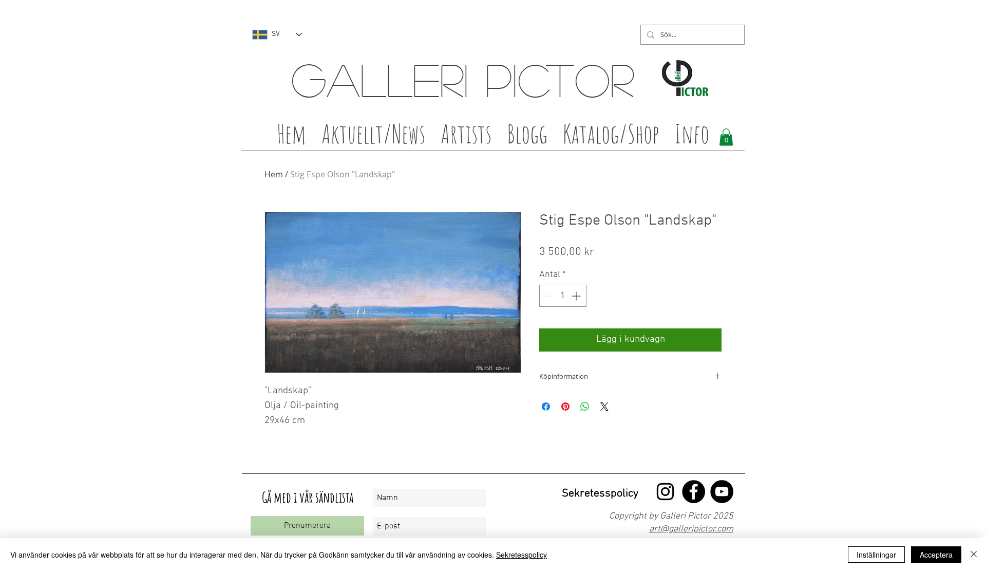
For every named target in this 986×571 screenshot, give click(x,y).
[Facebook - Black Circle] (693, 491)
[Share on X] (604, 406)
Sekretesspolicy (521, 554)
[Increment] (577, 295)
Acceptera (936, 554)
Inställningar (876, 554)
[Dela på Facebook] (546, 406)
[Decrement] (549, 295)
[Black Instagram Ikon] (665, 491)
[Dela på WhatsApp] (585, 406)
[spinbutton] (563, 295)
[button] (466, 137)
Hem (273, 174)
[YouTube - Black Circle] (721, 491)
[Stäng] (974, 554)
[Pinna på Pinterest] (565, 406)
